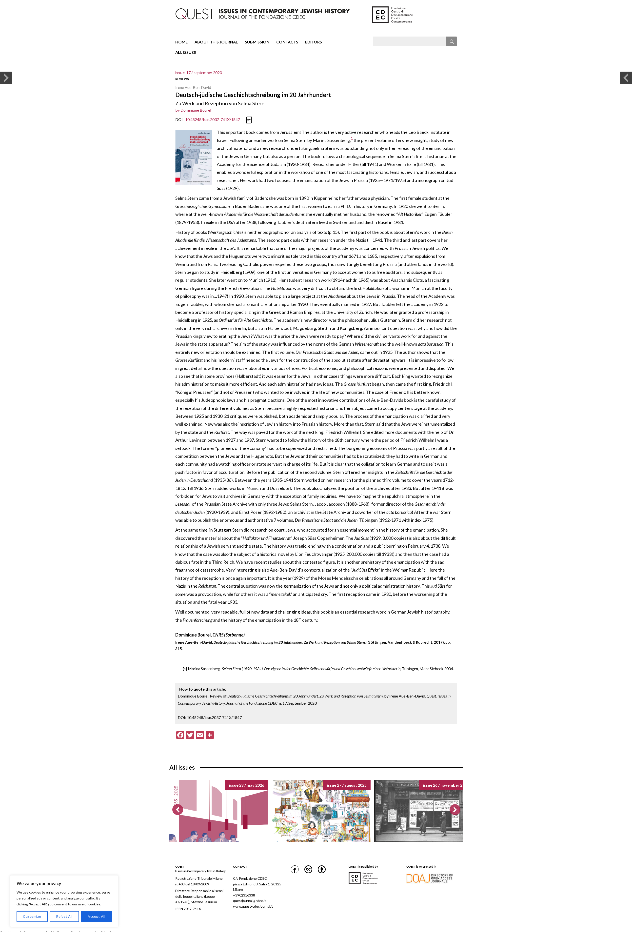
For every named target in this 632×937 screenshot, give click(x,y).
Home (181, 42)
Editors (313, 42)
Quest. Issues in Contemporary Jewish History (33, 933)
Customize (32, 916)
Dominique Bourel (195, 110)
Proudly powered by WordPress (94, 933)
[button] (455, 809)
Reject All (64, 916)
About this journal (216, 42)
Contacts (287, 42)
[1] (185, 669)
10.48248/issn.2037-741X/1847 (212, 119)
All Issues (185, 52)
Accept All (96, 916)
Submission (257, 42)
